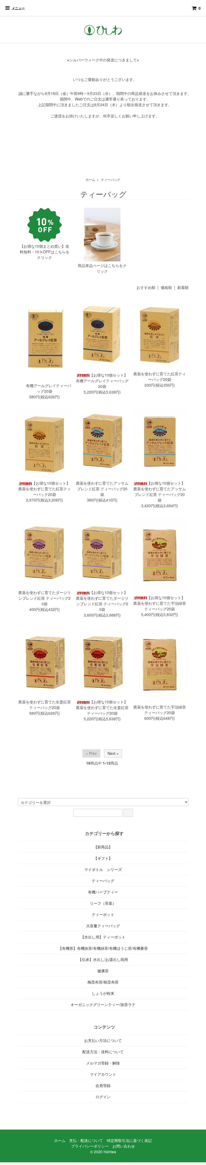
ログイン (103, 1096)
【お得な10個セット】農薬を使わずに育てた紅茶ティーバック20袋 (44, 488)
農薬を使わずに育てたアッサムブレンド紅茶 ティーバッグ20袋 (102, 488)
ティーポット (103, 914)
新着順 (183, 287)
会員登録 (103, 1085)
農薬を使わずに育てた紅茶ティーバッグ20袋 (159, 376)
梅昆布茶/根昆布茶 (103, 982)
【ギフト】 (103, 858)
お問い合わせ (123, 1146)
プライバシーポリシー (90, 1146)
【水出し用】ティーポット (103, 937)
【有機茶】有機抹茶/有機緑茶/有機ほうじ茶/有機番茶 (103, 948)
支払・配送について (86, 1140)
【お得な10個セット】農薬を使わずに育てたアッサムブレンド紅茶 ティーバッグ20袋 (159, 491)
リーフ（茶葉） (103, 903)
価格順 (166, 287)
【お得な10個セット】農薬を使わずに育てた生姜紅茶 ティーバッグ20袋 (102, 707)
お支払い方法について (103, 1040)
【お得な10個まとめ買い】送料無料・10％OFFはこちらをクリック (44, 251)
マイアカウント (103, 1074)
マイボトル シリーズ (103, 869)
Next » (113, 753)
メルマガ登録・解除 (103, 1063)
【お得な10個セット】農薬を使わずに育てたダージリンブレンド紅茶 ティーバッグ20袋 (102, 601)
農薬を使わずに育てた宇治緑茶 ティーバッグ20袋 (159, 709)
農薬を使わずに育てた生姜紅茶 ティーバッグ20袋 (44, 704)
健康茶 (103, 970)
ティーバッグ (110, 179)
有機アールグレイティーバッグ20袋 (48, 388)
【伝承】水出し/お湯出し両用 (103, 959)
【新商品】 (103, 846)
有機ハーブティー (103, 892)
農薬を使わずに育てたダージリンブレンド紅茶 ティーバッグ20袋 (44, 598)
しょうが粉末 (103, 993)
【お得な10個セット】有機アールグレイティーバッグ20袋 (102, 380)
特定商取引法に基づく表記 (129, 1140)
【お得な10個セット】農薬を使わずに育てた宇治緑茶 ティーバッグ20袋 (159, 603)
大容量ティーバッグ (103, 925)
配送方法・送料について (103, 1051)
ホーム (90, 179)
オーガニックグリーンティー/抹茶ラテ (103, 1004)
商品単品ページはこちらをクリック (102, 268)
